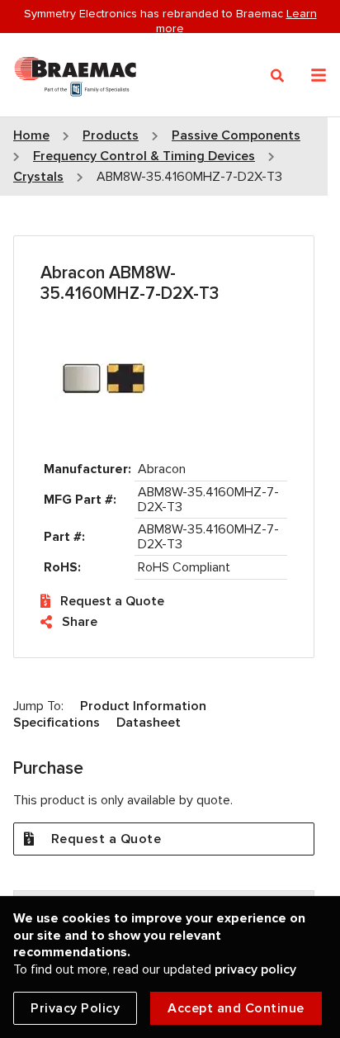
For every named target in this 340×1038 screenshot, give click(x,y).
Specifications (56, 722)
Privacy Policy (75, 1008)
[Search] (277, 75)
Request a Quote (112, 601)
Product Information (143, 706)
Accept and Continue (236, 1008)
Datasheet (148, 722)
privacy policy (255, 969)
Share (79, 621)
